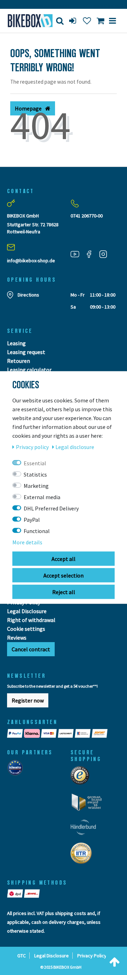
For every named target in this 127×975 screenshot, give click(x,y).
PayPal (32, 519)
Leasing (16, 343)
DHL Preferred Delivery (51, 508)
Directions (28, 295)
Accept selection (63, 575)
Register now (28, 700)
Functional (37, 530)
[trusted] (82, 777)
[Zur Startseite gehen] (26, 21)
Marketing (36, 485)
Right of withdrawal (31, 619)
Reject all (63, 592)
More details (27, 542)
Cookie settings (26, 628)
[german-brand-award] (89, 804)
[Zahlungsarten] (63, 733)
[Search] (59, 21)
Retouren (18, 360)
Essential (35, 463)
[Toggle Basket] (100, 21)
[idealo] (17, 769)
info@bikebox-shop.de (31, 260)
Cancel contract (31, 649)
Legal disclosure (74, 446)
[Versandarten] (24, 893)
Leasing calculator (29, 369)
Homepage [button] (29, 108)
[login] (73, 21)
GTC (21, 955)
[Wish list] (87, 21)
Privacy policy (33, 446)
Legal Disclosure (27, 611)
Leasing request (26, 351)
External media (42, 497)
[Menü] (112, 21)
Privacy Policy (92, 955)
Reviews (16, 637)
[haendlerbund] (86, 829)
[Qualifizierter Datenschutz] (83, 855)
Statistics (35, 474)
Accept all (63, 558)
